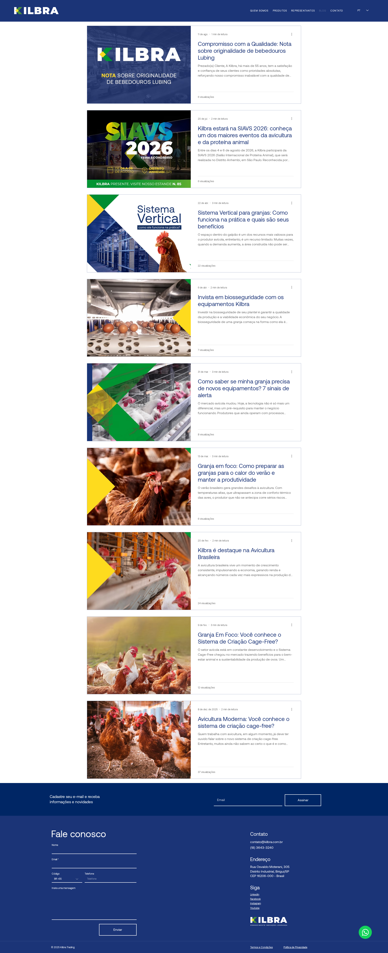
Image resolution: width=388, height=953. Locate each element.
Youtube (254, 908)
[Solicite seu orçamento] (365, 932)
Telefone (89, 873)
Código (56, 873)
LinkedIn (254, 894)
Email (54, 859)
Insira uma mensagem (63, 888)
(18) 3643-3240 (261, 847)
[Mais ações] (293, 34)
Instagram (255, 903)
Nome (55, 845)
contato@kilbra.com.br (266, 842)
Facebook (255, 898)
